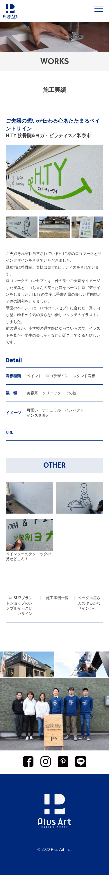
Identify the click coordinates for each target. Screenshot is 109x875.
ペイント (34, 376)
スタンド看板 (84, 376)
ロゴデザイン (57, 376)
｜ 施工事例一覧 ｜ (57, 598)
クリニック (51, 393)
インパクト (74, 410)
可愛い (32, 410)
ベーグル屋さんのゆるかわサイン (89, 603)
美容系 (32, 393)
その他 (70, 393)
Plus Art (57, 849)
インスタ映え (38, 415)
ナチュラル (51, 410)
